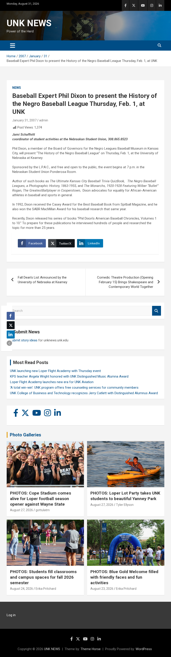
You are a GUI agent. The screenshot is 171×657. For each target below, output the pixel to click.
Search (156, 311)
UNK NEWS (29, 23)
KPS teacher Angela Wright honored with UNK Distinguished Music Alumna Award (69, 376)
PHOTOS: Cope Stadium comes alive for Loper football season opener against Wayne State (40, 499)
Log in (11, 615)
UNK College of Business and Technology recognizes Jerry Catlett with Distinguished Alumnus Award (84, 393)
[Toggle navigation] (12, 45)
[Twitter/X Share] (11, 325)
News (16, 87)
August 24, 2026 (21, 588)
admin (43, 120)
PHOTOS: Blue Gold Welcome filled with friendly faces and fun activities (124, 577)
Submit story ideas (23, 340)
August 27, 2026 (21, 510)
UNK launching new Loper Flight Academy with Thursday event (55, 371)
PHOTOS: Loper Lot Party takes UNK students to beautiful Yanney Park (125, 496)
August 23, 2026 (101, 588)
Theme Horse (91, 649)
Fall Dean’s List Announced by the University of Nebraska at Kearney (42, 279)
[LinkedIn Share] (11, 334)
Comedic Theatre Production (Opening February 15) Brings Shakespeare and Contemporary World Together (125, 282)
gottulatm (43, 510)
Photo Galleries (25, 434)
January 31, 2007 (24, 120)
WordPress (144, 649)
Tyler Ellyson (125, 505)
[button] (9, 343)
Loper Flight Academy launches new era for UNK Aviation (52, 382)
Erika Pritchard (46, 588)
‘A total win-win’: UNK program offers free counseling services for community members (74, 388)
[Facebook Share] (11, 316)
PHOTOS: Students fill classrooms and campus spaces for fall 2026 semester (43, 577)
